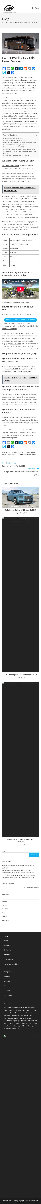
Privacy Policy (8, 959)
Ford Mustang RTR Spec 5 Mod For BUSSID (20, 675)
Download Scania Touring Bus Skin (20, 320)
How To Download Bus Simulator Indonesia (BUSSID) (18, 875)
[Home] (2, 22)
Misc (3, 913)
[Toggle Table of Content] (34, 135)
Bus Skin (4, 905)
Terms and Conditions (11, 964)
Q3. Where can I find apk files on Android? (16, 156)
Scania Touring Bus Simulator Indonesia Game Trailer (19, 143)
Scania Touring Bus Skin (10, 166)
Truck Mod (5, 920)
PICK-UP (4, 916)
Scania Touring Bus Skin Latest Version (25, 22)
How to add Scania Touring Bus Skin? (14, 145)
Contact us (7, 950)
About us (7, 945)
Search (4, 851)
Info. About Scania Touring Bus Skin (14, 140)
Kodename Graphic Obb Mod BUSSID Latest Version (18, 873)
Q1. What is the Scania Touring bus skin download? (19, 149)
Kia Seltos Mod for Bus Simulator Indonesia (20, 840)
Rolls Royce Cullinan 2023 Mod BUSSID (20, 510)
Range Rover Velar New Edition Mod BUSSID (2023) (18, 878)
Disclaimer (7, 955)
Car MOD (5, 909)
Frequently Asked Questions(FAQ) (13, 147)
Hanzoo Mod (26, 452)
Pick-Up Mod (8, 995)
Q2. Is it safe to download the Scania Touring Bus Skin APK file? (19, 152)
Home (6, 941)
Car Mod (7, 990)
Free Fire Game (15, 344)
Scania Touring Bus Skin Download (24, 454)
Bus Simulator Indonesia (23, 80)
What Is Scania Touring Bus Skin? (13, 138)
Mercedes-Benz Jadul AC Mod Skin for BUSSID (16, 870)
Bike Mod (5, 901)
